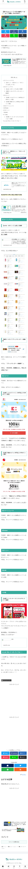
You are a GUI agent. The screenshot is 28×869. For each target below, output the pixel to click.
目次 (12, 77)
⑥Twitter (6, 108)
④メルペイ (6, 95)
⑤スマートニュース (9, 105)
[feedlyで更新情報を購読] (7, 769)
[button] (25, 418)
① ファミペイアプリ (9, 80)
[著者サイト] (7, 765)
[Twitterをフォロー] (20, 765)
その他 (5, 114)
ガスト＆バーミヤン (7, 680)
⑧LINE (6, 112)
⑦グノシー (6, 110)
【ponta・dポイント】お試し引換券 (14, 89)
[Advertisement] (14, 699)
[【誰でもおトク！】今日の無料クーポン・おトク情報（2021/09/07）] (17, 492)
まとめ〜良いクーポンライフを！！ (12, 121)
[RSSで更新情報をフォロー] (20, 769)
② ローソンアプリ (8, 86)
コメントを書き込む (14, 841)
